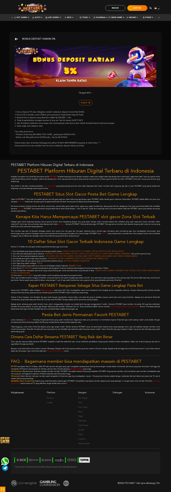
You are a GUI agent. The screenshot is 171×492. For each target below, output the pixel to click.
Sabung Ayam (84, 443)
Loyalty (50, 403)
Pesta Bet (21, 202)
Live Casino (53, 17)
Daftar (137, 8)
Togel (85, 17)
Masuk (115, 8)
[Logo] (32, 8)
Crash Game (116, 17)
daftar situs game (47, 290)
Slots (37, 17)
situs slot (21, 209)
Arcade (132, 17)
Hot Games (22, 17)
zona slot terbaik (50, 186)
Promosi (50, 398)
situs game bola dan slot (55, 351)
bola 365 (104, 233)
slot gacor (62, 224)
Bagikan (84, 103)
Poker (148, 17)
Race (69, 17)
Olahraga (101, 17)
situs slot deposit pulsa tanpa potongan (124, 306)
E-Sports (81, 439)
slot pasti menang (76, 369)
